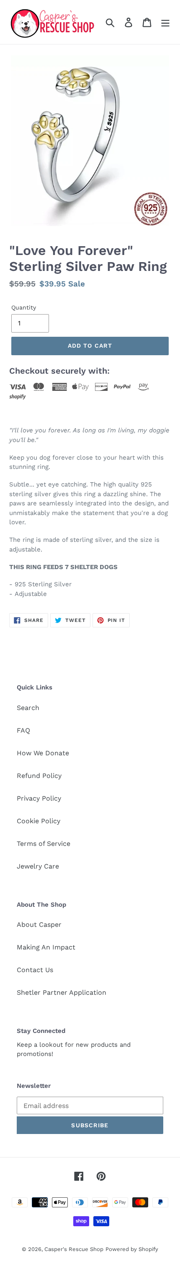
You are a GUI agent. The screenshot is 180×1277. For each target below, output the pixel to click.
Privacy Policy (39, 798)
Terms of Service (43, 844)
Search (28, 708)
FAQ (23, 730)
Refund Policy (39, 776)
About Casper (39, 924)
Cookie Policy (38, 821)
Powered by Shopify (131, 1249)
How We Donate (43, 753)
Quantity (23, 307)
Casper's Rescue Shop (73, 1249)
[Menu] (165, 22)
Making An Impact (46, 947)
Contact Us (35, 970)
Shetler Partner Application (61, 992)
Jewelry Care (38, 866)
